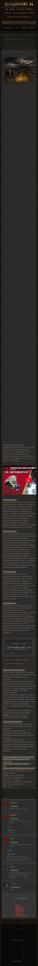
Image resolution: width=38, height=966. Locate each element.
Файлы (29, 9)
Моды (12, 9)
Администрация (17, 940)
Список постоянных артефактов (18, 660)
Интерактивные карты (19, 17)
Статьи (7, 13)
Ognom (9, 827)
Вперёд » (23, 898)
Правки (20, 9)
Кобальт (9, 850)
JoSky (12, 838)
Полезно (15, 806)
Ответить (29, 804)
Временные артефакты (14, 663)
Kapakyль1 (13, 803)
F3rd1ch (13, 884)
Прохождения (19, 13)
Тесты (31, 13)
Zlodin (12, 866)
